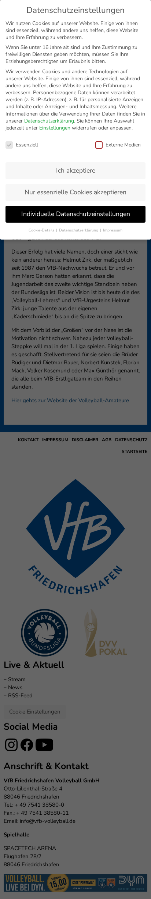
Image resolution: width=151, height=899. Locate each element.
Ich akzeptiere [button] (75, 170)
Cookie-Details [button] (42, 230)
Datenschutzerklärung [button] (79, 230)
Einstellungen (54, 127)
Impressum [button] (112, 230)
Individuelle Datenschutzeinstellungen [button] (75, 213)
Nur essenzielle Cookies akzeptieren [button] (75, 192)
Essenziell (27, 144)
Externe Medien (123, 144)
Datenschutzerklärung (49, 120)
